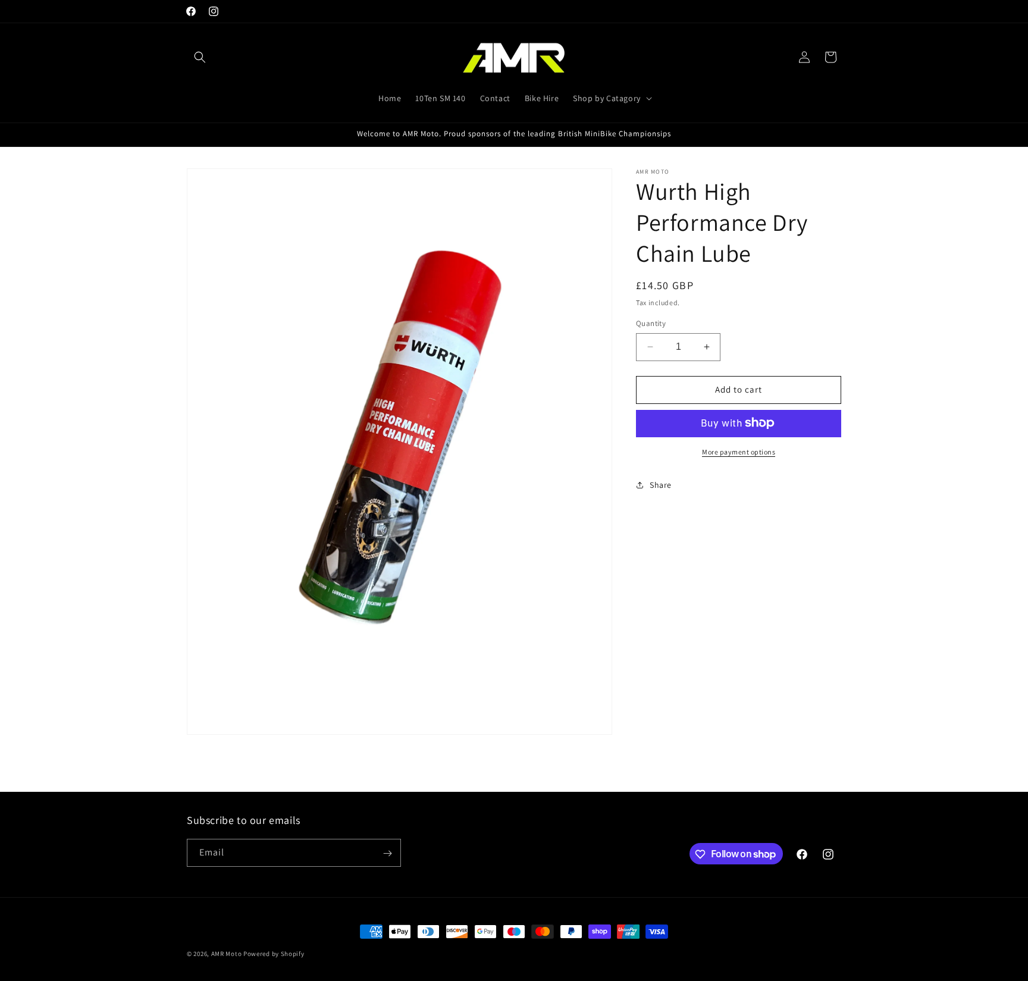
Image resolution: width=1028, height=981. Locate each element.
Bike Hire (542, 98)
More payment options (738, 451)
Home (389, 98)
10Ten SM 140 (440, 98)
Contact (495, 98)
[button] (200, 57)
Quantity (651, 323)
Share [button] (661, 484)
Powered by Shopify (274, 953)
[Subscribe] (387, 853)
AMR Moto (226, 953)
